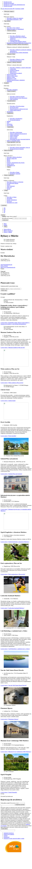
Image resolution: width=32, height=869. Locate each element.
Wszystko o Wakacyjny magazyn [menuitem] (15, 18)
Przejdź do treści (8, 2)
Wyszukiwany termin (7, 218)
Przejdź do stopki (8, 6)
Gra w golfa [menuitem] (10, 125)
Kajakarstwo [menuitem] (10, 113)
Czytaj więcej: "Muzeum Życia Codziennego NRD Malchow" (16, 751)
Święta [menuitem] (8, 188)
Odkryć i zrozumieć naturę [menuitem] (13, 140)
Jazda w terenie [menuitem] (13, 136)
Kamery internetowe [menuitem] (12, 199)
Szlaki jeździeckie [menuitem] (14, 135)
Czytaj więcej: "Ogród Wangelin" (9, 792)
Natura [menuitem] (8, 167)
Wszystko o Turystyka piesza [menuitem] (17, 106)
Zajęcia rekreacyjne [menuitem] (14, 40)
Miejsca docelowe (8, 230)
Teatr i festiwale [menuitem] (11, 186)
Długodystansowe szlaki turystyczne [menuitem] (19, 109)
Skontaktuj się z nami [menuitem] (12, 202)
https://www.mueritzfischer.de (8, 267)
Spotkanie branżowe (9, 833)
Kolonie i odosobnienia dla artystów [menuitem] (16, 162)
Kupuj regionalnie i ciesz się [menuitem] (13, 142)
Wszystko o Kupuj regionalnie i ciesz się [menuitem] (20, 147)
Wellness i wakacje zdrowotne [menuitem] (14, 62)
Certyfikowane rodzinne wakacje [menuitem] (18, 41)
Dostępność (6, 837)
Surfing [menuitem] (8, 121)
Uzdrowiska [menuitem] (13, 69)
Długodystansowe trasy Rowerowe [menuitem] (18, 98)
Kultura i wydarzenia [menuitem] (8, 175)
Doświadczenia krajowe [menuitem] (16, 60)
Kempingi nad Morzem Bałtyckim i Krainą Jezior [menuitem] (19, 43)
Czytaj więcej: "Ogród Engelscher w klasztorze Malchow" (15, 541)
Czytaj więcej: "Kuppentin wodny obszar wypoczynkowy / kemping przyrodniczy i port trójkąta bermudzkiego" (15, 323)
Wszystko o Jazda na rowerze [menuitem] (17, 96)
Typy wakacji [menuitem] (7, 21)
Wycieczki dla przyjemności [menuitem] (17, 149)
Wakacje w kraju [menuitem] (11, 54)
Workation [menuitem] (9, 81)
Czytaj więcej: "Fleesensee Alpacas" (9, 719)
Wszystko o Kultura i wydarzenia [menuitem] (15, 182)
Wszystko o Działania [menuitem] (12, 89)
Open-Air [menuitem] (9, 187)
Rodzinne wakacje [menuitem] (11, 30)
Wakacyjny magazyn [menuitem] (9, 11)
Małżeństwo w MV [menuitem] (11, 78)
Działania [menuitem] (6, 83)
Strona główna (7, 229)
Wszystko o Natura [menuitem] (14, 172)
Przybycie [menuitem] (9, 201)
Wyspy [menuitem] (8, 161)
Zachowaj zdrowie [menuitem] (14, 70)
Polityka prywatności (9, 834)
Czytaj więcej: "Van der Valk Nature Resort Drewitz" (14, 685)
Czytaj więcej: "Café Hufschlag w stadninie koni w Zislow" (15, 648)
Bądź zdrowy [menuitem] (13, 71)
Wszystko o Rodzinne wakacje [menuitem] (17, 36)
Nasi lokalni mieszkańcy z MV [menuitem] (14, 19)
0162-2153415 (4, 266)
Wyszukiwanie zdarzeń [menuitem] (12, 183)
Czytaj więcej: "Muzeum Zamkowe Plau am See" (13, 347)
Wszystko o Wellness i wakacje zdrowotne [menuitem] (20, 67)
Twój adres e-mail (5, 803)
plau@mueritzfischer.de (6, 264)
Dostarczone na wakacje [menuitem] (16, 73)
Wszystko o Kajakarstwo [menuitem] (16, 118)
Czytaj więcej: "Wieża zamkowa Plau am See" (12, 382)
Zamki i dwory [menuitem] (10, 164)
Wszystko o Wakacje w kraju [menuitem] (17, 59)
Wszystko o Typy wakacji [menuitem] (13, 27)
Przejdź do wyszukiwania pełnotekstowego (14, 4)
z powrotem (3, 205)
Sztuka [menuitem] (8, 184)
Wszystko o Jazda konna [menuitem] (16, 132)
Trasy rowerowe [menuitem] (14, 99)
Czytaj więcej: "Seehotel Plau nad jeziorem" (11, 473)
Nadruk (5, 835)
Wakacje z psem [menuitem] (11, 77)
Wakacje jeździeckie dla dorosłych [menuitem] (18, 133)
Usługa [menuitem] (5, 190)
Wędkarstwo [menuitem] (10, 111)
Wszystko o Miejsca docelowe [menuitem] (14, 157)
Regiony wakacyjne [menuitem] (12, 158)
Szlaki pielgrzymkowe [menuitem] (15, 110)
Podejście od (4, 288)
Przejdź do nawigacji (9, 3)
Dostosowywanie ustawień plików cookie (14, 838)
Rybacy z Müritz (8, 232)
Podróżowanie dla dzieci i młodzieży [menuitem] (16, 80)
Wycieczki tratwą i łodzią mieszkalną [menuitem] (19, 52)
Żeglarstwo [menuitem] (9, 124)
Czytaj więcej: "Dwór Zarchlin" (8, 436)
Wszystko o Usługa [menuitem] (11, 197)
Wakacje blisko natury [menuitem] (12, 76)
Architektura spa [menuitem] (11, 165)
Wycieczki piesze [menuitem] (14, 107)
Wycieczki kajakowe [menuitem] (15, 120)
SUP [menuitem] (8, 122)
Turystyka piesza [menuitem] (11, 100)
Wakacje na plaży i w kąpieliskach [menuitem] (15, 29)
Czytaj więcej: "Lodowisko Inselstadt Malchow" (12, 608)
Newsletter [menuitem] (9, 198)
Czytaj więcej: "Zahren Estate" (8, 400)
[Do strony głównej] (12, 8)
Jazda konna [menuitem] (10, 127)
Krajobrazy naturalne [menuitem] (15, 173)
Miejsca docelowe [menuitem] (8, 150)
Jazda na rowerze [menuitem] (11, 91)
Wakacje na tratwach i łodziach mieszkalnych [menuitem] (17, 44)
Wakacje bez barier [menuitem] (11, 74)
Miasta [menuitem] (8, 160)
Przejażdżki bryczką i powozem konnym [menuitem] (20, 139)
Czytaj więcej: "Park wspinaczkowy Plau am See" (13, 574)
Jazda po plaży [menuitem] (13, 138)
